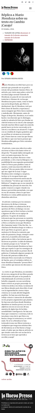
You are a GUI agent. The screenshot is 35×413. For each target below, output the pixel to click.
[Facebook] (22, 2)
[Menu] (30, 8)
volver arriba (6, 379)
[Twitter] (26, 2)
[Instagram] (33, 2)
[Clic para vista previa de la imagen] (17, 57)
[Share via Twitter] (7, 73)
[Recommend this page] (12, 73)
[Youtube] (29, 2)
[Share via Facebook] (3, 73)
